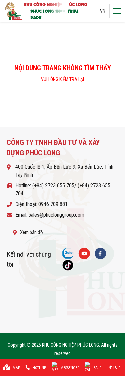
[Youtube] (84, 253)
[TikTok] (68, 265)
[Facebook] (100, 253)
